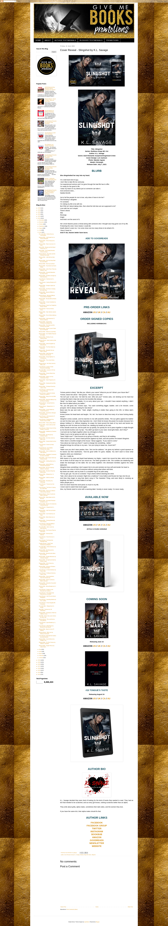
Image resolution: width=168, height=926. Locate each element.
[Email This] (80, 853)
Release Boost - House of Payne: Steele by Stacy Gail (50, 100)
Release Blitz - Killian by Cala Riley (47, 331)
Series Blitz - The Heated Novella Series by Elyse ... (47, 251)
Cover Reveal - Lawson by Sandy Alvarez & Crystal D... (47, 394)
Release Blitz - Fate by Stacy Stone (47, 422)
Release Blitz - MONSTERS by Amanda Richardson (46, 465)
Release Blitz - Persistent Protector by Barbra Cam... (47, 501)
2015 (39, 670)
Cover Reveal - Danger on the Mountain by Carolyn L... (46, 590)
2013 (39, 674)
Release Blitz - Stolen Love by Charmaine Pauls (46, 377)
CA (103, 312)
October (41, 224)
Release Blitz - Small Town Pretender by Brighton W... (46, 322)
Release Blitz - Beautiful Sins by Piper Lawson (46, 351)
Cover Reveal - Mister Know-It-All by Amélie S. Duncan (47, 428)
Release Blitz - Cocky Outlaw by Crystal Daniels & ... (46, 410)
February (41, 655)
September (42, 226)
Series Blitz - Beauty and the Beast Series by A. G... (47, 248)
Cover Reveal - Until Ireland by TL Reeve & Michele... (47, 417)
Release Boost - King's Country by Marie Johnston (47, 494)
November (41, 222)
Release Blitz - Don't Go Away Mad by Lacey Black (47, 261)
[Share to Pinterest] (87, 853)
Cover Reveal (67, 854)
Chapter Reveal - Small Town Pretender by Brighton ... (46, 544)
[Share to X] (84, 853)
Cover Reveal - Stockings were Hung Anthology (46, 390)
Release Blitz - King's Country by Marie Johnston (46, 580)
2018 (39, 664)
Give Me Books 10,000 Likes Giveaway (50, 133)
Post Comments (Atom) (72, 909)
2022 (39, 216)
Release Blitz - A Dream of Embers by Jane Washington (47, 567)
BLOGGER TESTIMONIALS (91, 40)
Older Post (130, 907)
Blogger (97, 922)
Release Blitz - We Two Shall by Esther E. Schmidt (46, 468)
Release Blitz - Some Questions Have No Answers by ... (46, 577)
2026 (39, 208)
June (40, 232)
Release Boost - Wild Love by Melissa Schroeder (46, 633)
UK (99, 312)
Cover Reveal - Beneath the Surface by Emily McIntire (47, 636)
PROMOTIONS (112, 40)
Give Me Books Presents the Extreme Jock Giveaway (50, 122)
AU (108, 312)
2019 (39, 662)
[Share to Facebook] (85, 853)
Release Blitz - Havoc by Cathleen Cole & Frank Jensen (47, 491)
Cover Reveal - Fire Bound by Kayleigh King (46, 541)
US (94, 312)
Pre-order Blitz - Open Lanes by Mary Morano (46, 527)
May (40, 649)
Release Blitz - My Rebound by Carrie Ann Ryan (46, 550)
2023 (39, 214)
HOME (38, 40)
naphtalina (86, 922)
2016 (39, 668)
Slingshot (94, 854)
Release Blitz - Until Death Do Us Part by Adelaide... (47, 238)
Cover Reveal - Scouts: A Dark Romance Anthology (46, 367)
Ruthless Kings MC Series (85, 854)
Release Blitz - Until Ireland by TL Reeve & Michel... (47, 319)
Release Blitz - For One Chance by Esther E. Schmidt (47, 643)
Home (97, 907)
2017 (39, 666)
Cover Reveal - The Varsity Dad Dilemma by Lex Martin (46, 593)
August (41, 228)
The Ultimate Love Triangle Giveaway (49, 145)
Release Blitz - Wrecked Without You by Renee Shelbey (47, 400)
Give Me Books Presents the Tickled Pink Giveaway (50, 156)
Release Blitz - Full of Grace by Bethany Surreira (46, 564)
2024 (39, 212)
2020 (39, 660)
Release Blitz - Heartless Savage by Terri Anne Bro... (47, 276)
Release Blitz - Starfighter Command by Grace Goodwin (47, 455)
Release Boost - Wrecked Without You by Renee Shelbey (47, 296)
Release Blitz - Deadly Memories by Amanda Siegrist (47, 557)
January (41, 657)
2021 (39, 218)
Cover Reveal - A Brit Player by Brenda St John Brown (46, 626)
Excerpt (72, 854)
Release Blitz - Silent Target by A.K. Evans (47, 380)
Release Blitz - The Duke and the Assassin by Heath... (47, 326)
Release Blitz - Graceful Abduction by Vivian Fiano (47, 273)
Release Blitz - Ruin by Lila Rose (47, 263)
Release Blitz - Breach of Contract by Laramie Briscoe (47, 504)
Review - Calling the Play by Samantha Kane (50, 179)
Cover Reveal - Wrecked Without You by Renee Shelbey (46, 524)
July (40, 230)
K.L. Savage (77, 854)
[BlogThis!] (82, 853)
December (41, 220)
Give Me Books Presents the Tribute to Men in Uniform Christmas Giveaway (50, 192)
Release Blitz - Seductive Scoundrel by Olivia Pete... (47, 583)
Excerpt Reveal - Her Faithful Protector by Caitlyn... (46, 448)
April (40, 651)
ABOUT (48, 40)
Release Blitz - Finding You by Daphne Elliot (46, 337)
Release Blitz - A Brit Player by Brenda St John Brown (46, 354)
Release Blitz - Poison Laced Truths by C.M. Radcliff (47, 329)
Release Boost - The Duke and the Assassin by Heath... (47, 254)
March (40, 653)
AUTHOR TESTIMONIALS (65, 40)
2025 (39, 210)
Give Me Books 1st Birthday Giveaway (49, 111)
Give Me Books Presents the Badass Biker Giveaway (50, 168)
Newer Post (63, 907)
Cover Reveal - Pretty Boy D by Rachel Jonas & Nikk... (46, 420)
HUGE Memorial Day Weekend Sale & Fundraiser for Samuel (50, 88)
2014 (39, 672)
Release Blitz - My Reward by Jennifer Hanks (46, 435)
